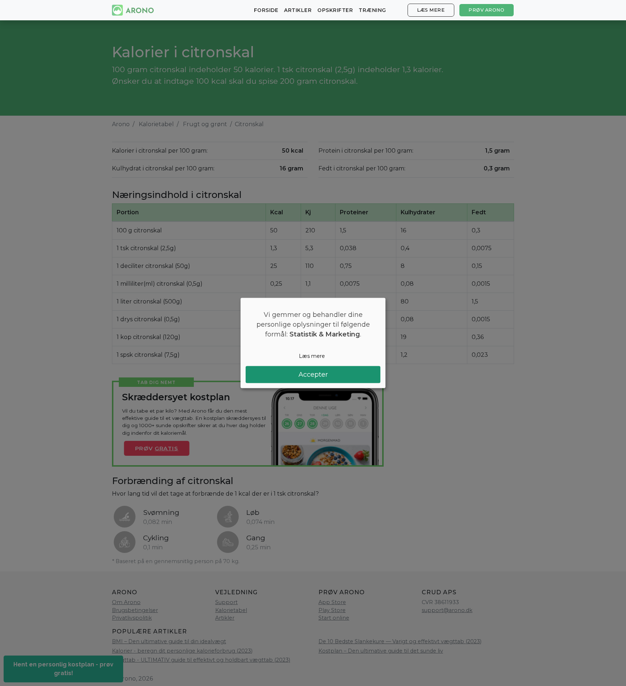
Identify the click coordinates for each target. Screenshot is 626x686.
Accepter (313, 374)
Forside (266, 10)
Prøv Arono (486, 10)
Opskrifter (335, 10)
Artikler (298, 10)
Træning (372, 10)
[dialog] (313, 343)
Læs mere (431, 10)
